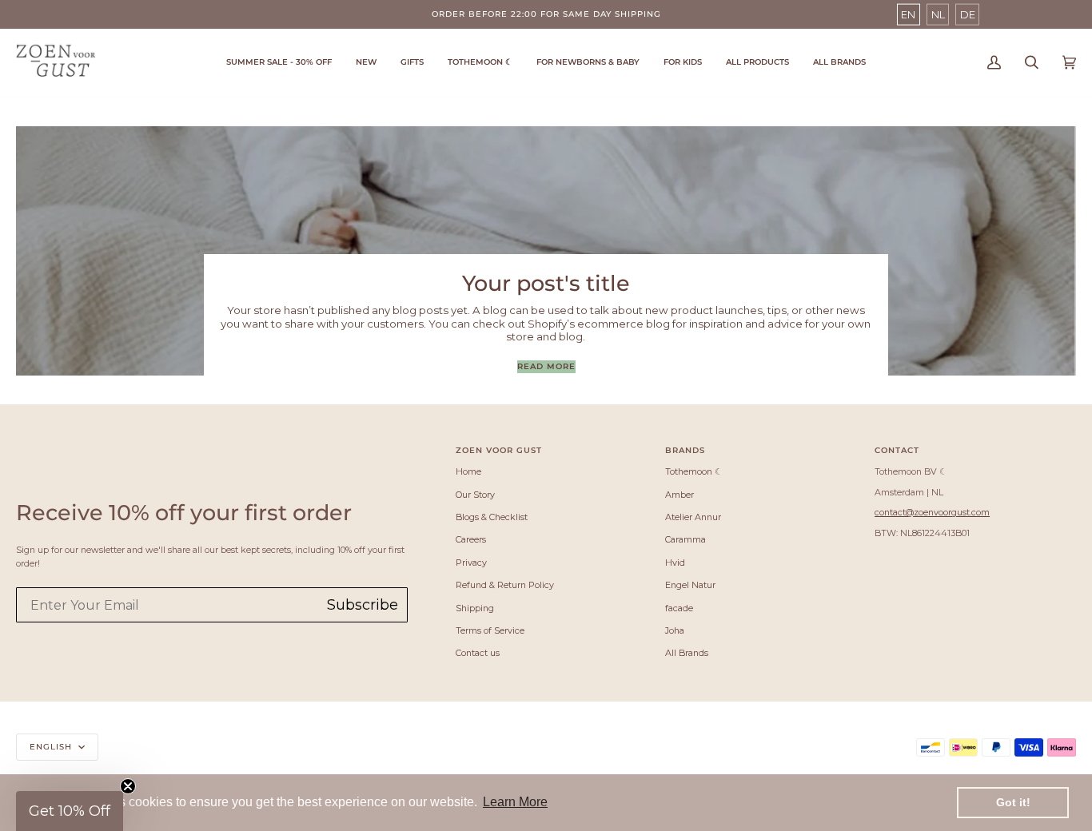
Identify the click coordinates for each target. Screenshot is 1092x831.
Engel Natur (690, 584)
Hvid (675, 562)
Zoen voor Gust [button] (499, 450)
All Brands (686, 652)
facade (679, 608)
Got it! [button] (1013, 802)
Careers (471, 539)
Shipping (475, 608)
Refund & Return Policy (505, 584)
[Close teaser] (128, 786)
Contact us (478, 652)
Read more (546, 366)
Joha (674, 630)
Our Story (475, 494)
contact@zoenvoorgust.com (932, 512)
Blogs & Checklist (492, 517)
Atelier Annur (693, 517)
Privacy (471, 562)
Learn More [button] (515, 802)
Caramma (685, 539)
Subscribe (362, 605)
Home (468, 471)
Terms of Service (490, 630)
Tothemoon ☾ (694, 471)
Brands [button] (685, 450)
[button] (480, 63)
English (52, 747)
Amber (679, 494)
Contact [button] (897, 450)
